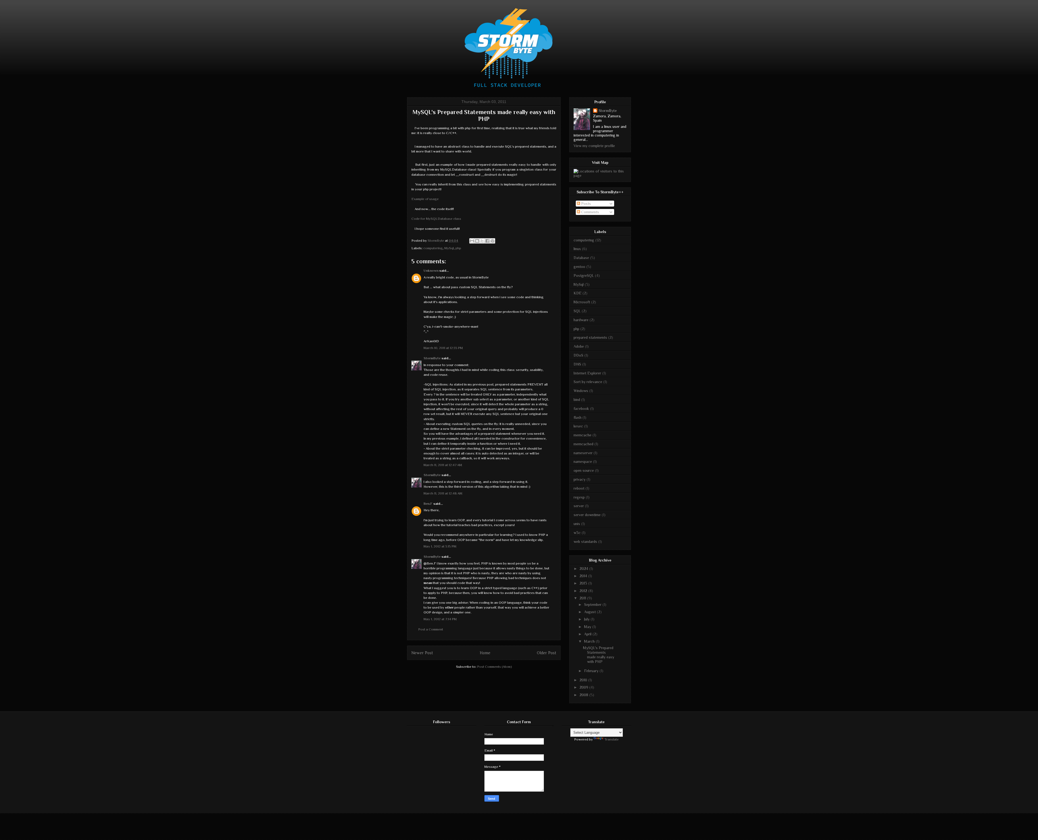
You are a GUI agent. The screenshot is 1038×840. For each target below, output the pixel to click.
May (588, 627)
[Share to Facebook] (487, 241)
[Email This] (472, 241)
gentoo (579, 266)
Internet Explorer (587, 373)
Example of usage (425, 199)
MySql (449, 248)
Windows (581, 391)
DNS (577, 364)
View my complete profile (594, 146)
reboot (579, 488)
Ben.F (428, 504)
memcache (582, 435)
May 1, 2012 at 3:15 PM (440, 546)
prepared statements (590, 337)
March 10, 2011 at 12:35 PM (443, 348)
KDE (577, 293)
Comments (589, 212)
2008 (584, 695)
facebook (581, 408)
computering (433, 248)
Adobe (579, 346)
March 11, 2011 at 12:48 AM (443, 493)
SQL (577, 311)
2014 (584, 576)
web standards (585, 541)
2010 (584, 680)
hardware (581, 320)
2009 (584, 687)
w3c (577, 532)
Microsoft (582, 302)
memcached (583, 444)
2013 (584, 583)
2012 (584, 591)
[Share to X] (482, 241)
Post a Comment (430, 629)
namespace (583, 461)
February (592, 671)
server (579, 506)
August (590, 612)
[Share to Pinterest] (492, 241)
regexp (579, 497)
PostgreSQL (584, 275)
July (587, 619)
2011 (583, 598)
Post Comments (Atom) (494, 667)
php (458, 248)
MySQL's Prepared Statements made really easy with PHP (598, 654)
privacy (579, 479)
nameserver (583, 453)
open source (584, 470)
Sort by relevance (588, 382)
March (590, 641)
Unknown (431, 270)
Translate (611, 739)
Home (485, 652)
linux (577, 249)
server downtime (587, 515)
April (588, 634)
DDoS (578, 355)
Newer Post (422, 652)
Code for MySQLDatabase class (436, 219)
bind (577, 399)
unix (577, 524)
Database (581, 257)
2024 (584, 568)
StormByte (432, 358)
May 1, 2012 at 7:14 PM (440, 619)
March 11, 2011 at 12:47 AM (443, 465)
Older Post (546, 652)
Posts (585, 203)
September (593, 604)
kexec (578, 426)
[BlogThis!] (477, 241)
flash (577, 417)
